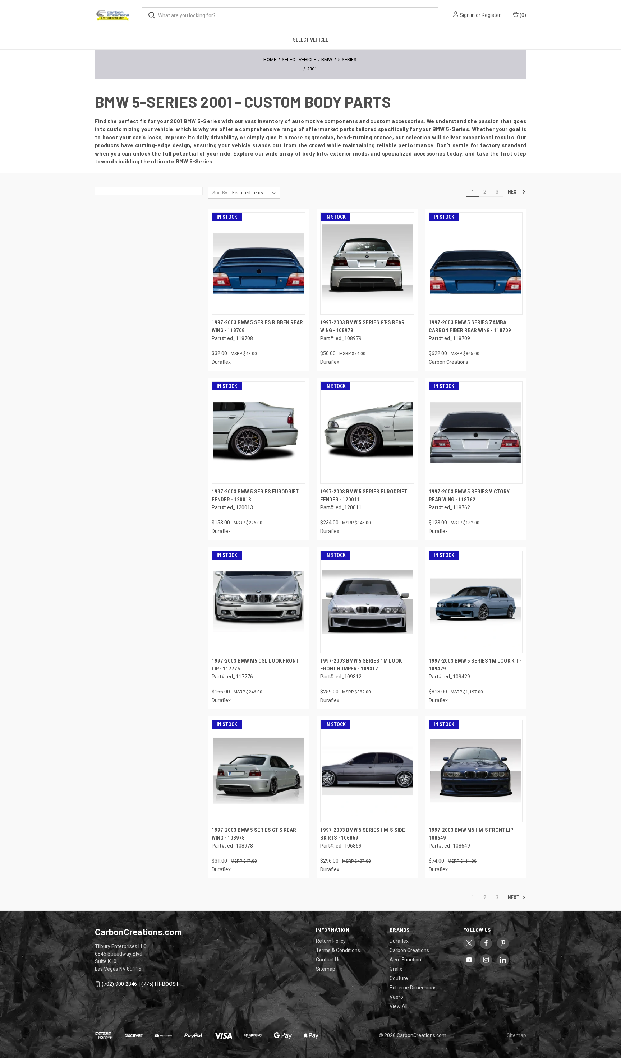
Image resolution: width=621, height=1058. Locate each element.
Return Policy (331, 941)
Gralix (396, 969)
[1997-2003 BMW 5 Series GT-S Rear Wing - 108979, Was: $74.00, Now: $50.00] (367, 263)
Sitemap (325, 969)
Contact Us (328, 959)
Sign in (467, 15)
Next (514, 192)
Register (491, 15)
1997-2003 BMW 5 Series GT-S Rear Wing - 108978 (254, 834)
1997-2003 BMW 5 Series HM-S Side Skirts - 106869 (362, 834)
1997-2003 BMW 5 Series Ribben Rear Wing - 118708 (257, 326)
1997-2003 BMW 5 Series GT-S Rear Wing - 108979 (362, 326)
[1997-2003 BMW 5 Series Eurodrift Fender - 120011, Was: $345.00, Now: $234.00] (367, 432)
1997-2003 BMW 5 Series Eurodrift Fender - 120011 (363, 495)
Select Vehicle (310, 40)
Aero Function (405, 959)
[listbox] (255, 192)
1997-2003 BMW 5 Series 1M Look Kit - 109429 (475, 665)
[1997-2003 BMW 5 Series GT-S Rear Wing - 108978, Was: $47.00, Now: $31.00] (258, 771)
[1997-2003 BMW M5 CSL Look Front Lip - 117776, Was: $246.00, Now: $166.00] (258, 601)
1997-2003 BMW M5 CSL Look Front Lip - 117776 (255, 665)
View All (399, 1006)
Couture (399, 978)
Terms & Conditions (338, 950)
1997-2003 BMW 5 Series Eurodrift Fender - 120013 (255, 495)
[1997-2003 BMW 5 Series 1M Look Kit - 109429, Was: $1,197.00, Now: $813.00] (475, 601)
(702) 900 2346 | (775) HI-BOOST (140, 984)
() (522, 15)
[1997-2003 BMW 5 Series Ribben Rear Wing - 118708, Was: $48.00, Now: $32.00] (258, 263)
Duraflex (399, 941)
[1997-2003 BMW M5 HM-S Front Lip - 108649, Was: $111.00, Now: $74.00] (475, 771)
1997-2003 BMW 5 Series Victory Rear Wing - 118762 (469, 495)
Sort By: (220, 192)
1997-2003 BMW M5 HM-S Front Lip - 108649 (472, 834)
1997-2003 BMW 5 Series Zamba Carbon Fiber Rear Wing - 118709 (470, 326)
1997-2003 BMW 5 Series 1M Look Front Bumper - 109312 (361, 665)
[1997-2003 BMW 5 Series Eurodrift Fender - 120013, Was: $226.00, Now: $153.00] (258, 432)
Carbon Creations (409, 950)
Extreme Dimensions (413, 987)
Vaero (396, 997)
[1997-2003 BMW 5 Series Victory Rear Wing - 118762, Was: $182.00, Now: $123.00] (475, 432)
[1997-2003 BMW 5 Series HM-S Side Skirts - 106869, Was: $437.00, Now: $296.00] (367, 771)
